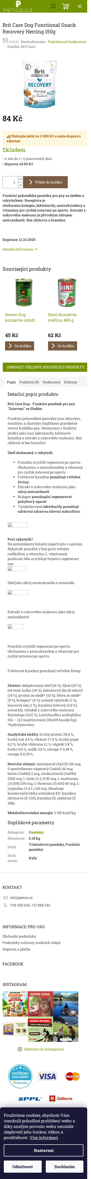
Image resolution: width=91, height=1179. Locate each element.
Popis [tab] (11, 382)
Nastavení (44, 1150)
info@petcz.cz (21, 897)
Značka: (21, 46)
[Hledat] (53, 6)
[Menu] (80, 6)
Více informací (44, 1137)
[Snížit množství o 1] (20, 185)
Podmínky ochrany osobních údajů (32, 942)
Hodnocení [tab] (51, 382)
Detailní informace (18, 249)
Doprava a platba (16, 949)
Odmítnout (22, 1166)
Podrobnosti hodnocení (67, 41)
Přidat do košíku (48, 182)
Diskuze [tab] (70, 382)
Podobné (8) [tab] (29, 382)
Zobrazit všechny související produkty (45, 367)
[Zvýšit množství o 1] (20, 179)
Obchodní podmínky (19, 936)
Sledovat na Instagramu (44, 1049)
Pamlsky (36, 832)
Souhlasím (64, 1166)
